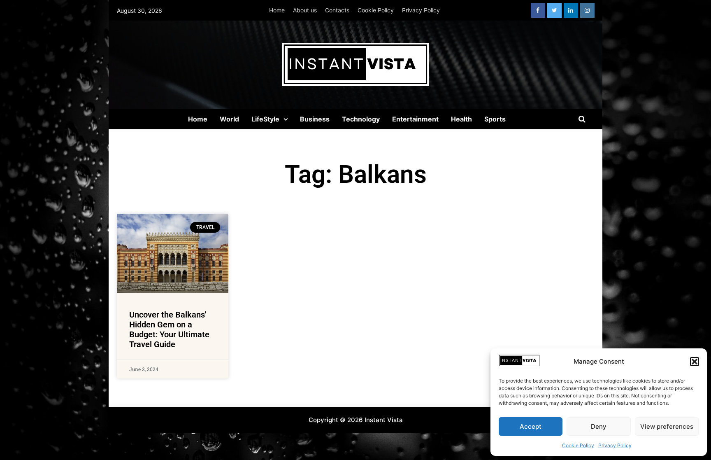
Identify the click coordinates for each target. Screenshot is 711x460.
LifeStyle (265, 119)
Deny (598, 426)
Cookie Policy (578, 445)
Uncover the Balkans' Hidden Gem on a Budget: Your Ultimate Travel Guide (169, 329)
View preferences (666, 426)
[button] (694, 361)
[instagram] (587, 10)
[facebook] (538, 10)
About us (305, 10)
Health (461, 119)
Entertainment (415, 119)
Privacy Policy (615, 445)
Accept (530, 426)
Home (277, 10)
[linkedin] (571, 10)
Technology (361, 119)
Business (315, 119)
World (229, 119)
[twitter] (554, 10)
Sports (495, 119)
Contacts (337, 10)
